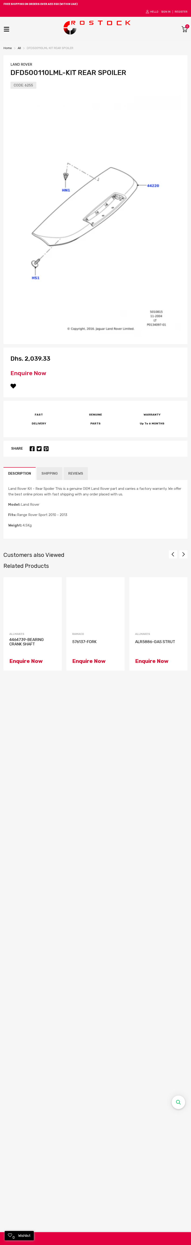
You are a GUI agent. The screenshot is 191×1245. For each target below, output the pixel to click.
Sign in (166, 11)
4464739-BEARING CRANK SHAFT (26, 641)
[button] (178, 1102)
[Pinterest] (46, 449)
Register (181, 11)
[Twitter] (39, 449)
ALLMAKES (16, 634)
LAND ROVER (21, 64)
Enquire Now (28, 373)
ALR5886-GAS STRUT (155, 642)
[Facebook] (32, 449)
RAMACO (78, 634)
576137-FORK (84, 642)
